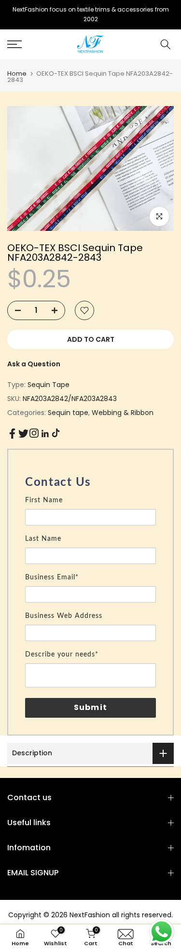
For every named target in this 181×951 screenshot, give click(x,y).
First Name (44, 500)
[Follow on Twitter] (23, 434)
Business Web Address (63, 616)
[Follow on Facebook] (12, 434)
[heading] (90, 482)
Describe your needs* (61, 654)
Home (17, 73)
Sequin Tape (49, 384)
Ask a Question (33, 364)
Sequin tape (68, 412)
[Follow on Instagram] (34, 433)
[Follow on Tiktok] (55, 433)
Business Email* (52, 577)
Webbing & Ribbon (122, 412)
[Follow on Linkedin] (45, 434)
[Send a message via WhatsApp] (161, 931)
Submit (90, 707)
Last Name (43, 539)
